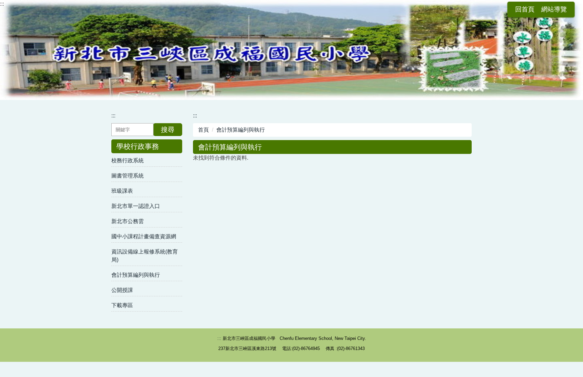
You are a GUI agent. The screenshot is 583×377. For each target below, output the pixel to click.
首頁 (203, 130)
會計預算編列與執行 (135, 275)
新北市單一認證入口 (135, 206)
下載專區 (122, 305)
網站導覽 (554, 9)
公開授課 (122, 290)
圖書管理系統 (127, 176)
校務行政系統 (127, 160)
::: (2, 4)
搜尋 (167, 129)
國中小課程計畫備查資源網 (143, 236)
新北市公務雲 (127, 221)
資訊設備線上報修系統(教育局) (144, 256)
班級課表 (122, 191)
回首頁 (524, 9)
